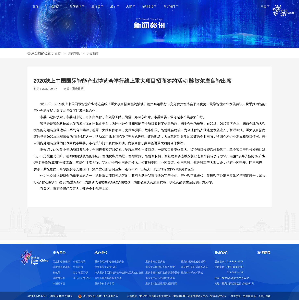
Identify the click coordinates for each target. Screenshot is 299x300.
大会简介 (54, 6)
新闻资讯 (75, 6)
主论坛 (96, 6)
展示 (113, 6)
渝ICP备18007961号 (61, 296)
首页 (35, 6)
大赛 (129, 6)
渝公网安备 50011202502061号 (100, 296)
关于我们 (169, 6)
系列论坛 (147, 6)
